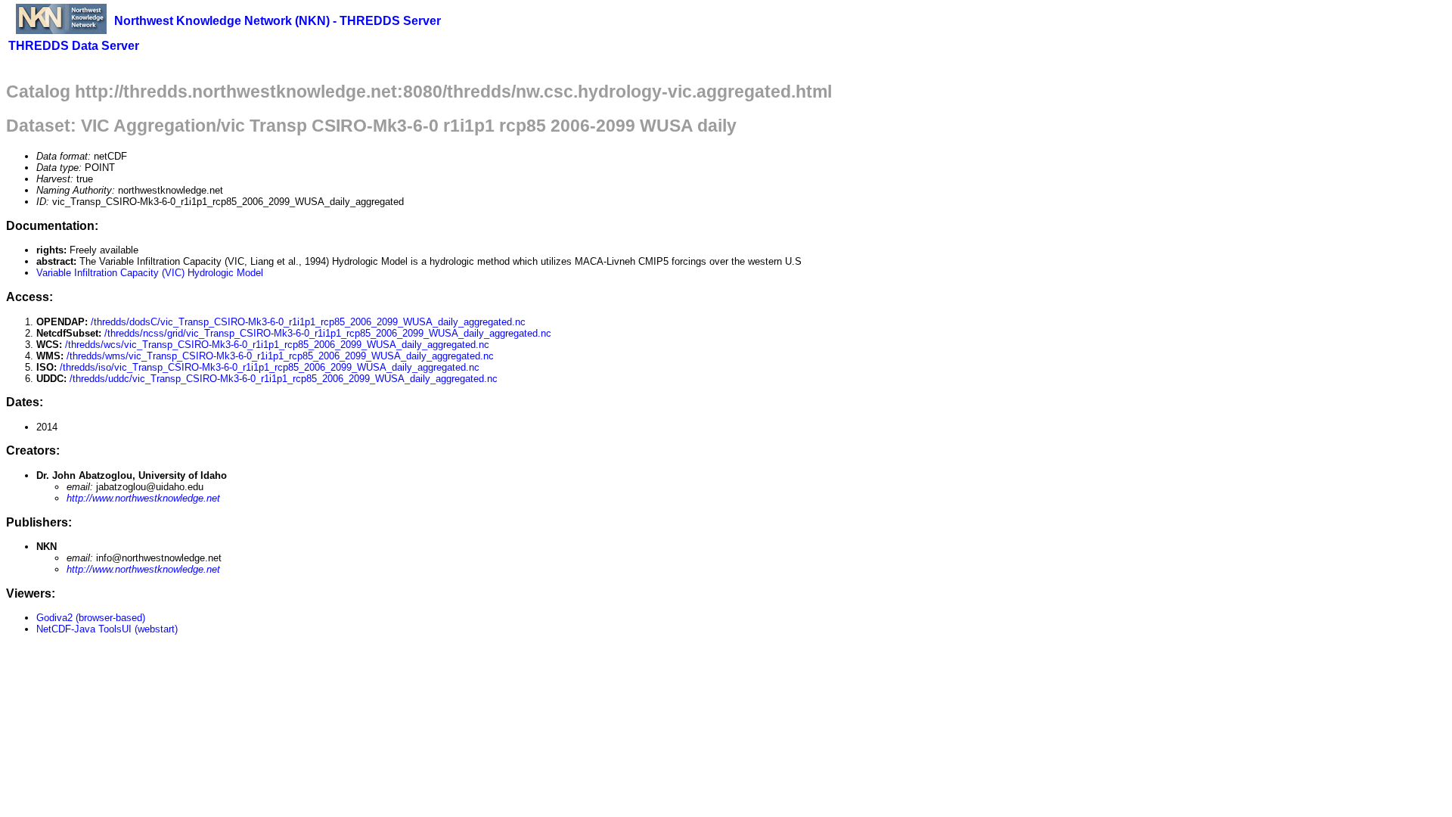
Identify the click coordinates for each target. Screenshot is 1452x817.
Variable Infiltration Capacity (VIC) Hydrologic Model (149, 272)
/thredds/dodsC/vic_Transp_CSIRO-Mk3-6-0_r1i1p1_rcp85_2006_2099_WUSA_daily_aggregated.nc (308, 322)
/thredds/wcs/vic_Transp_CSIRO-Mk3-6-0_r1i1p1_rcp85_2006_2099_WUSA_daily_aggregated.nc (277, 344)
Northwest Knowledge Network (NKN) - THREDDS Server (277, 20)
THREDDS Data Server (73, 45)
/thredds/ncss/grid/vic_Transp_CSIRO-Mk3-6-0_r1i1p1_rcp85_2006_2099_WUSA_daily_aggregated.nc (327, 333)
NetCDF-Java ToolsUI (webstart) (107, 629)
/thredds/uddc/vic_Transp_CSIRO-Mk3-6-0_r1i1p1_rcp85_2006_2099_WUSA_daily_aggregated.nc (284, 378)
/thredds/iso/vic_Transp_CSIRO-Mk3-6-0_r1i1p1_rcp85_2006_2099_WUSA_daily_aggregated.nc (269, 367)
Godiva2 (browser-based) (90, 617)
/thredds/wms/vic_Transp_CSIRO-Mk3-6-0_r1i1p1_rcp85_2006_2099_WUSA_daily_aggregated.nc (280, 356)
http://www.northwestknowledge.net (143, 498)
